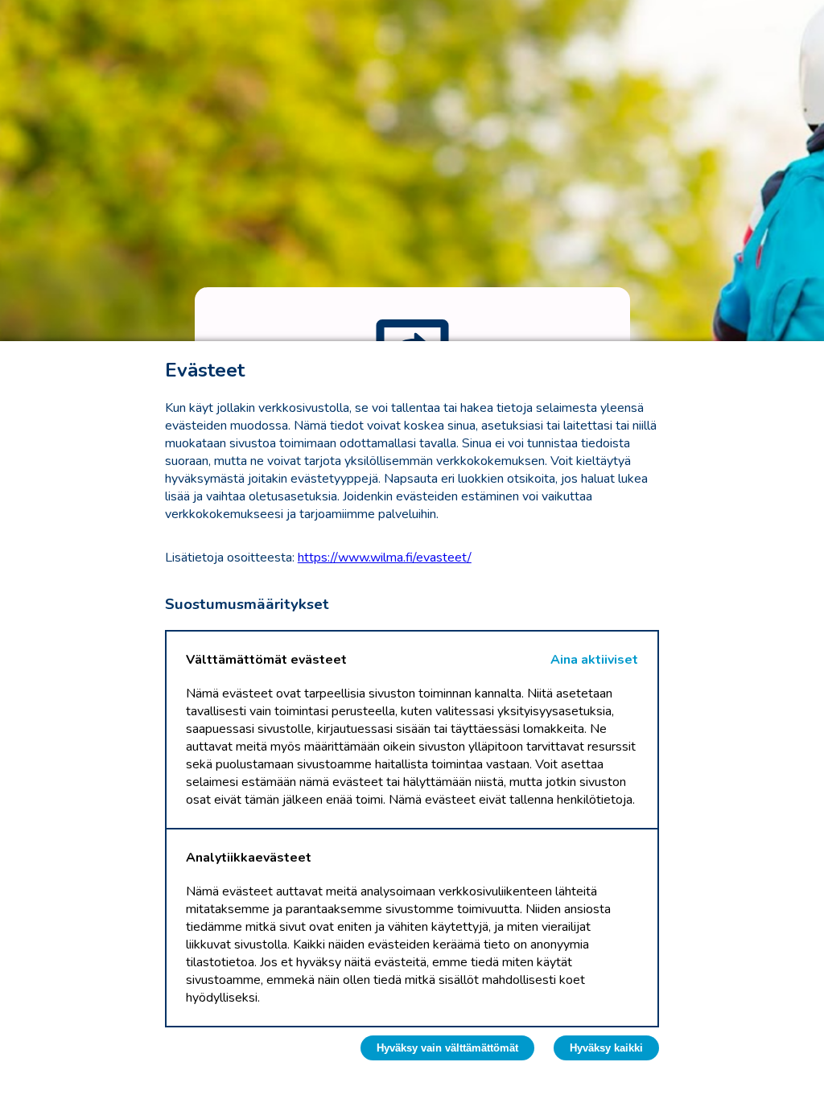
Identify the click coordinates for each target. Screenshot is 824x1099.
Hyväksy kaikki (606, 1048)
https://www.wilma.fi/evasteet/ (385, 557)
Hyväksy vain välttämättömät (447, 1048)
